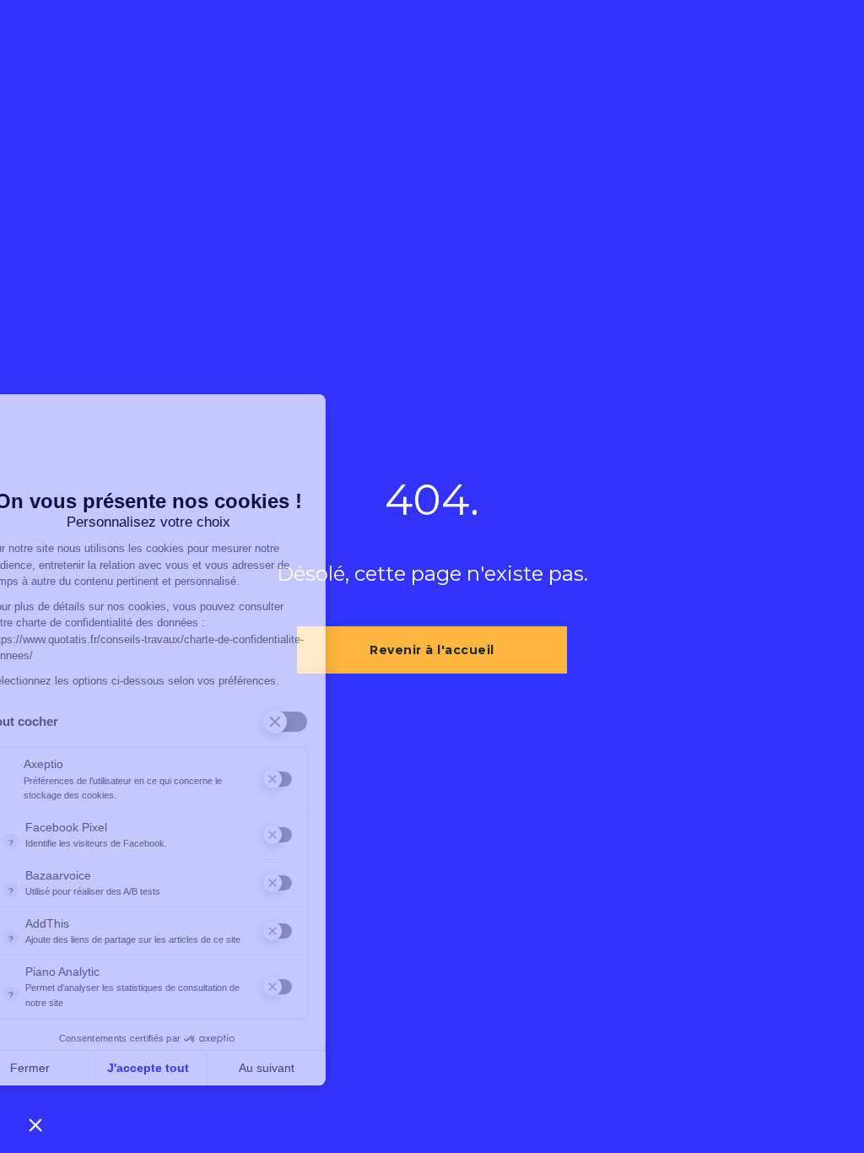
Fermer (75, 1068)
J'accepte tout (194, 1068)
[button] (35, 1124)
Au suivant (312, 1068)
